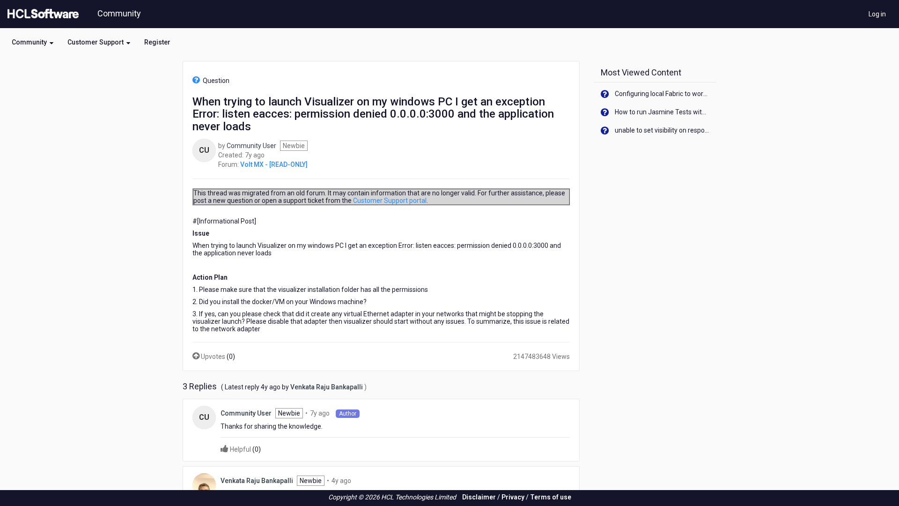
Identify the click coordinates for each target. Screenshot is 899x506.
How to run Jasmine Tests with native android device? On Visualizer (662, 112)
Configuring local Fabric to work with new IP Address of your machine (662, 93)
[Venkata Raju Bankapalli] (204, 484)
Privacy (512, 497)
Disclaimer (479, 497)
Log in (877, 14)
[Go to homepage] (41, 14)
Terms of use (550, 497)
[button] (32, 42)
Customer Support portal (390, 200)
